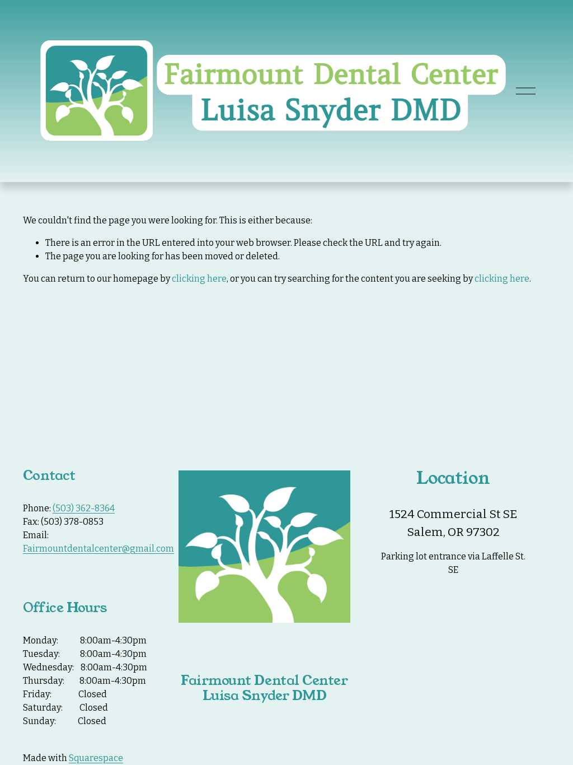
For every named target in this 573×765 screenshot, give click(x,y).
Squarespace (96, 758)
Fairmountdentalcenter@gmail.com (98, 548)
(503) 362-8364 (84, 508)
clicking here (199, 278)
